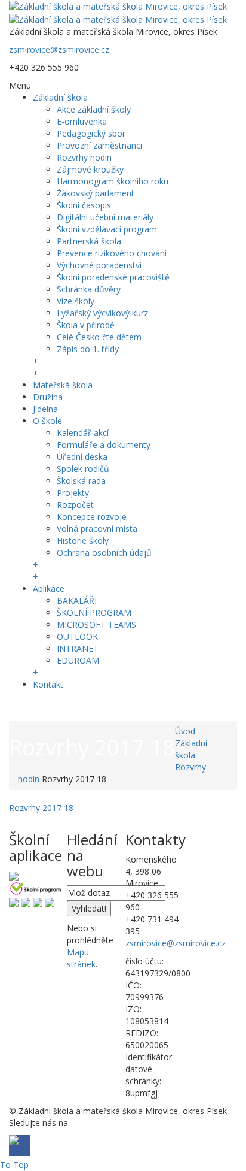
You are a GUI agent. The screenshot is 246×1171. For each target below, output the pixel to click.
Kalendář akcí (83, 432)
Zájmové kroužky (90, 169)
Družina (48, 397)
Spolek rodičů (83, 468)
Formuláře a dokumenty (103, 444)
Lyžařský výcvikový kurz (102, 313)
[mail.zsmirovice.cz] (25, 901)
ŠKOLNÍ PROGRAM (94, 612)
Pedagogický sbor (91, 133)
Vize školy (75, 301)
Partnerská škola (89, 241)
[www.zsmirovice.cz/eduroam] (49, 901)
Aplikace (48, 588)
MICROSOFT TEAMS (96, 624)
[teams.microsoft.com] (14, 901)
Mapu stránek (81, 958)
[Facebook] (19, 707)
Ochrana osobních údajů (104, 552)
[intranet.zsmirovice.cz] (37, 901)
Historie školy (83, 540)
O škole (47, 420)
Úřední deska (82, 456)
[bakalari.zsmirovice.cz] (14, 874)
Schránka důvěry (89, 289)
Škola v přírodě (86, 325)
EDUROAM (78, 660)
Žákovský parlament (95, 193)
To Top (14, 1164)
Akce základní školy (94, 109)
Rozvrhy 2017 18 (41, 807)
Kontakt (48, 684)
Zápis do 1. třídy (88, 349)
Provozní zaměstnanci (99, 145)
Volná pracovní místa (97, 528)
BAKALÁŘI (77, 600)
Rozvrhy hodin (84, 157)
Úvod (185, 731)
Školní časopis (84, 205)
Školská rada (81, 480)
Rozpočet (75, 504)
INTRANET (78, 648)
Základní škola (60, 97)
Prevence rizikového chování (112, 253)
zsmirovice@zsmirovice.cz (59, 49)
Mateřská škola (63, 385)
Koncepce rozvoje (92, 516)
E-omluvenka (82, 121)
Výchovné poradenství (99, 265)
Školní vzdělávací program (107, 229)
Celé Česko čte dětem (99, 337)
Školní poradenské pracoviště (113, 277)
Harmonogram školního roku (112, 181)
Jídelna (45, 408)
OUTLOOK (77, 636)
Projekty (73, 492)
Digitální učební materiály (105, 217)
